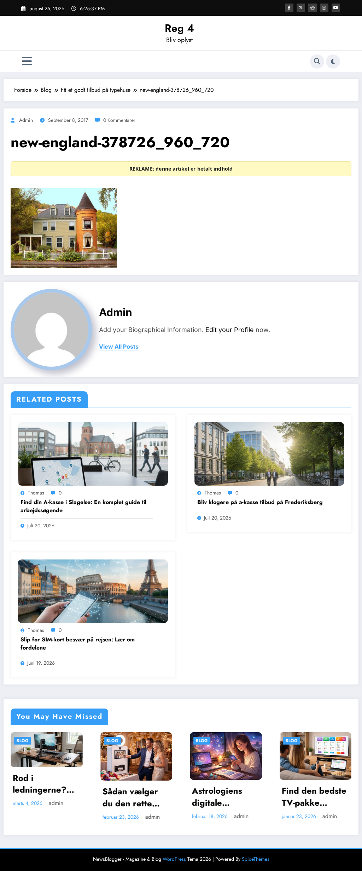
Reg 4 (179, 28)
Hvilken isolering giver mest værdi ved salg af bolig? (319, 796)
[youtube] (336, 8)
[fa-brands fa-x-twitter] (301, 8)
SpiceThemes (255, 859)
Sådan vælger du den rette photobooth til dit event (47, 797)
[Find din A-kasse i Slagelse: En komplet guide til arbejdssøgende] (93, 453)
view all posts (119, 346)
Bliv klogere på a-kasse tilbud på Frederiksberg (260, 502)
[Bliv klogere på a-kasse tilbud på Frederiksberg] (269, 453)
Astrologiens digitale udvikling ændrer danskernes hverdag (134, 796)
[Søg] (317, 61)
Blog (29, 740)
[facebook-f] (289, 8)
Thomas (36, 492)
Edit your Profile (229, 329)
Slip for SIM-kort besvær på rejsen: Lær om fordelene (78, 643)
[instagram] (324, 8)
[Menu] (27, 61)
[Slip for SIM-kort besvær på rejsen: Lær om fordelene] (93, 590)
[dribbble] (312, 8)
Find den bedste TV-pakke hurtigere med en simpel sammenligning (230, 796)
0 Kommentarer (119, 120)
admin (26, 120)
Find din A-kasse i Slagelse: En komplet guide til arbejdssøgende (83, 506)
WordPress (174, 859)
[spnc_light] (333, 61)
